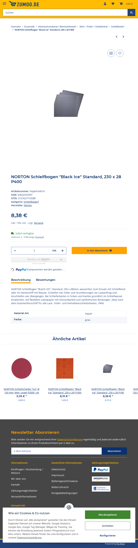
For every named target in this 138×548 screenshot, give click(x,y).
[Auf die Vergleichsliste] (111, 53)
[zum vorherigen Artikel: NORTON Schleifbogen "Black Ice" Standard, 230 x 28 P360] (116, 36)
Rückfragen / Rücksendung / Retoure (27, 471)
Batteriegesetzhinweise (64, 481)
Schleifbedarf (31, 201)
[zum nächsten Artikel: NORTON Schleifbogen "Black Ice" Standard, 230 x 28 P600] (123, 36)
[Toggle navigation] (4, 2)
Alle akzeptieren (107, 514)
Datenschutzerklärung (69, 439)
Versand (38, 223)
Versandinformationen (24, 496)
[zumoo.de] (24, 4)
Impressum (57, 475)
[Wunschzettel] (113, 3)
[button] (105, 3)
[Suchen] (131, 12)
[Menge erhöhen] (62, 250)
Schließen (107, 525)
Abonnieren (114, 451)
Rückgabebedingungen (64, 493)
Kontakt (15, 484)
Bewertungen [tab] (45, 279)
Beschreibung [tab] (21, 279)
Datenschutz (58, 469)
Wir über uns (18, 478)
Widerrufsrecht (60, 487)
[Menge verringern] (15, 250)
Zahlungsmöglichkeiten (24, 490)
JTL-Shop (120, 543)
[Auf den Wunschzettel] (120, 53)
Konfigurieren (108, 535)
